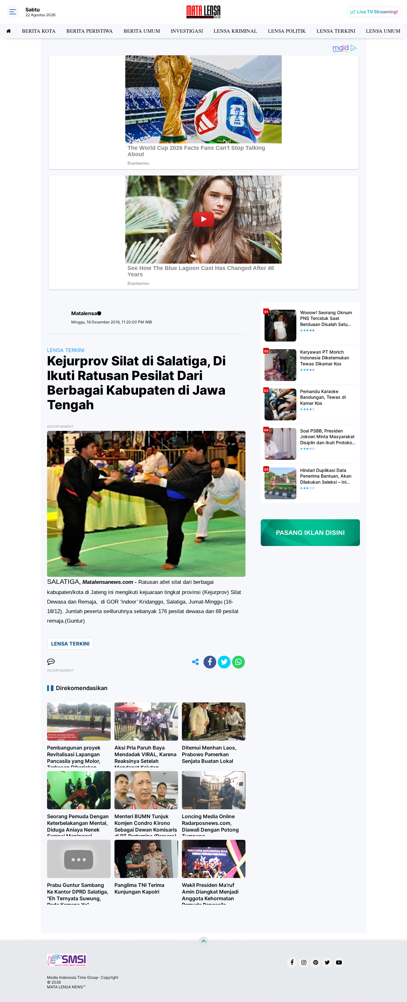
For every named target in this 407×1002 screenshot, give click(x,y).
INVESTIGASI (187, 30)
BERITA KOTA (39, 30)
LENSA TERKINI (336, 30)
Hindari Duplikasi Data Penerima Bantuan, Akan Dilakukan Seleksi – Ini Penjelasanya (325, 476)
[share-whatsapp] (238, 662)
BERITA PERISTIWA (89, 30)
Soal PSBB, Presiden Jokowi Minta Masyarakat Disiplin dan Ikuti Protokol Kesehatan (327, 437)
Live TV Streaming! (377, 11)
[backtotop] (203, 942)
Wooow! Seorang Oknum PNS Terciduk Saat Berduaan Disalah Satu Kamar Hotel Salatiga (326, 318)
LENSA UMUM (383, 30)
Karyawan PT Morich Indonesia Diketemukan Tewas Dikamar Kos (324, 357)
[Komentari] (51, 662)
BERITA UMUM (142, 30)
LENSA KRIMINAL (235, 30)
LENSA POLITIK (287, 30)
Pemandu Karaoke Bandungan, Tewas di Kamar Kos (323, 397)
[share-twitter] (224, 662)
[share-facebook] (210, 662)
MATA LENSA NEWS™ (66, 987)
